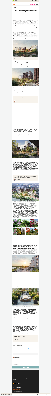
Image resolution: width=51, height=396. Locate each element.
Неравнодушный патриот (17, 357)
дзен (27, 378)
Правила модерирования (16, 364)
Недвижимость (14, 8)
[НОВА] (31, 4)
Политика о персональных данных (16, 389)
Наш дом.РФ (25, 337)
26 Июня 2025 (14, 7)
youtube (15, 379)
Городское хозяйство (19, 8)
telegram (15, 378)
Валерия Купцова (15, 344)
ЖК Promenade (15, 32)
